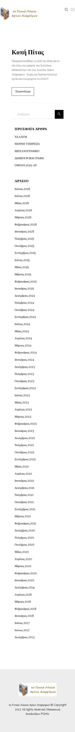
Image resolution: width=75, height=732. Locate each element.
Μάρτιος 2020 (23, 566)
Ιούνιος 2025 (22, 260)
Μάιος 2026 (22, 203)
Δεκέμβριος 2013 (25, 637)
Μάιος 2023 (22, 402)
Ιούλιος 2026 (22, 189)
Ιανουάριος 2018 (24, 616)
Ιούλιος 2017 (22, 623)
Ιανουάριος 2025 (24, 288)
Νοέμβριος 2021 (24, 495)
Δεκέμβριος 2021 (25, 488)
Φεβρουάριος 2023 (26, 423)
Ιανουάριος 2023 (24, 431)
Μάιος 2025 (22, 267)
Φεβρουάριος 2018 (25, 608)
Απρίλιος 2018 (23, 594)
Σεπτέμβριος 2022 (25, 459)
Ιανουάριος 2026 (24, 231)
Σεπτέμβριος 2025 (25, 253)
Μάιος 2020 (22, 552)
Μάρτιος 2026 (23, 217)
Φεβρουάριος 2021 (25, 523)
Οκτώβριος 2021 (24, 502)
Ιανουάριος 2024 (24, 359)
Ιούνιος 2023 (22, 395)
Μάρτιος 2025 (23, 274)
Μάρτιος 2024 (23, 345)
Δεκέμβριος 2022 (25, 438)
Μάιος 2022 (22, 466)
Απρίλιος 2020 (23, 559)
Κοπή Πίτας (28, 52)
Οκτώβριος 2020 (24, 544)
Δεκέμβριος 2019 (25, 587)
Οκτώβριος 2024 (24, 310)
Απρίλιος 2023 (23, 409)
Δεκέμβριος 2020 (25, 530)
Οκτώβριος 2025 (24, 246)
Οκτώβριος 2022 (24, 452)
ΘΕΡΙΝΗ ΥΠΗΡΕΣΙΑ (27, 144)
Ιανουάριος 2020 (24, 580)
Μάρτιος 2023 (23, 416)
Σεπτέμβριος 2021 (25, 509)
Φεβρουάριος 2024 (26, 352)
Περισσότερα (22, 91)
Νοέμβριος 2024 (24, 302)
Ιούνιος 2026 (22, 196)
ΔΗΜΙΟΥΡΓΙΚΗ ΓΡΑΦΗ (29, 158)
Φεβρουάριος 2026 (26, 224)
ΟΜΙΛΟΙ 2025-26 (26, 165)
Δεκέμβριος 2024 (25, 295)
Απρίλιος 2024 (23, 338)
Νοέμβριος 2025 (24, 238)
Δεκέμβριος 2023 (25, 367)
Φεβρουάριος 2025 (26, 281)
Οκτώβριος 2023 (24, 381)
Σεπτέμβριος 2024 (25, 317)
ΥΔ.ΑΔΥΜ (21, 137)
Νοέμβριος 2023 (24, 374)
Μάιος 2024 (22, 331)
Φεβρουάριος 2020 (26, 573)
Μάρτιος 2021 (23, 516)
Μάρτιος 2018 (23, 601)
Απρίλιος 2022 (23, 473)
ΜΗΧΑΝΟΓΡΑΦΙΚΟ (27, 151)
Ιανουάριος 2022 (24, 480)
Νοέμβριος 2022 (24, 445)
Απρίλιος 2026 (23, 210)
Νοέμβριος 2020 (24, 537)
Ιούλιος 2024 (22, 324)
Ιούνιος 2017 (22, 630)
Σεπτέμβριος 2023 (25, 388)
